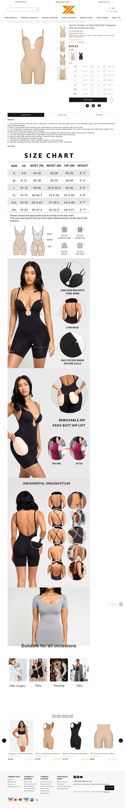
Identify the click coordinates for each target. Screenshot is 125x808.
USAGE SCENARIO (68, 17)
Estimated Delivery (30, 784)
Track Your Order (30, 788)
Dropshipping (45, 793)
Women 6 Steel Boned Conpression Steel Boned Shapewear (49, 753)
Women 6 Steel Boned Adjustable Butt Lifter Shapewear (76, 753)
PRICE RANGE (102, 17)
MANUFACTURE (62, 2)
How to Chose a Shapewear (62, 783)
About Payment (29, 791)
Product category (18, 22)
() (112, 11)
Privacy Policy (45, 791)
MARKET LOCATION (50, 17)
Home (9, 22)
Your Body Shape (62, 788)
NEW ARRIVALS (11, 17)
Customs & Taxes (46, 782)
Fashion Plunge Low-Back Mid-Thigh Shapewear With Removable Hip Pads (60, 22)
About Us (11, 779)
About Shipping (29, 786)
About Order (28, 782)
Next (121, 741)
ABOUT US (116, 17)
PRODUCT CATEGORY (29, 17)
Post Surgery (30, 22)
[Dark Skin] (72, 55)
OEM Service (104, 2)
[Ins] (78, 777)
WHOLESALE (20, 2)
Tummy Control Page (64, 786)
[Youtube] (81, 777)
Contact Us (11, 784)
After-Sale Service (14, 786)
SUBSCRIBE (109, 788)
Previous (4, 741)
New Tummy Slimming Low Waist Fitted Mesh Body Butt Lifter (103, 753)
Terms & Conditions (47, 786)
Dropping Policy (46, 784)
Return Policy (45, 788)
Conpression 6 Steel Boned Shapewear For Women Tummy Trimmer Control (21, 753)
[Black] (80, 55)
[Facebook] (74, 777)
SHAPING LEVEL (86, 17)
